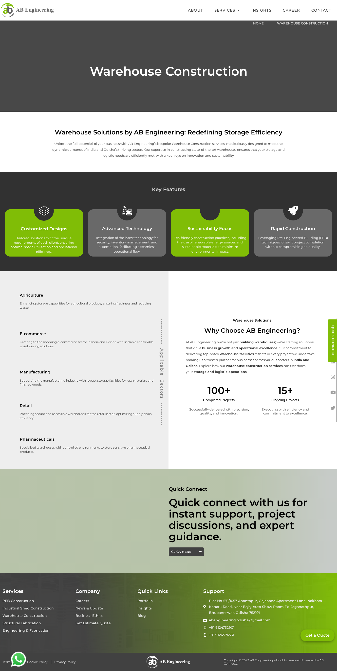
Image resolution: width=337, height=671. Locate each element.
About (195, 10)
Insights (261, 10)
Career (291, 10)
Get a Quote (317, 635)
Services (224, 10)
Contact (321, 10)
